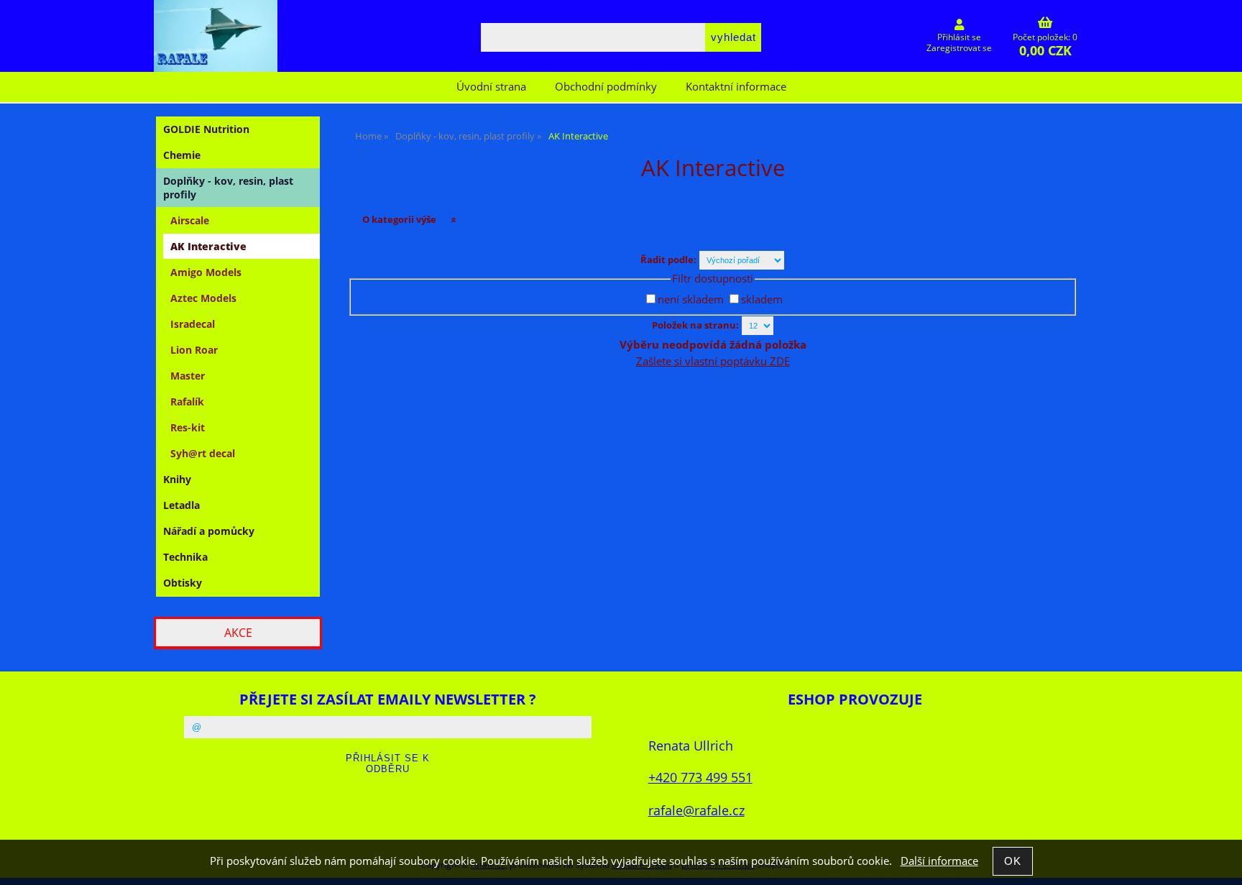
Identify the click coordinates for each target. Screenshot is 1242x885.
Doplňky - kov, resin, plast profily (228, 187)
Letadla (181, 505)
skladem (762, 299)
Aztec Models (203, 298)
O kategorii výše (399, 219)
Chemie (182, 155)
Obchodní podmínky (606, 86)
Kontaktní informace (736, 86)
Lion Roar (194, 350)
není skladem (691, 299)
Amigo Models (206, 272)
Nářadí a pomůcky (208, 531)
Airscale (189, 220)
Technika (185, 557)
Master (187, 375)
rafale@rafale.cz (696, 810)
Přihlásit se (959, 37)
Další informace (939, 860)
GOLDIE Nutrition (206, 129)
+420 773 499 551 (700, 777)
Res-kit (187, 427)
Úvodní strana (491, 86)
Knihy (177, 479)
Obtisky (182, 583)
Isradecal (192, 324)
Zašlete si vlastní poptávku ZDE (713, 361)
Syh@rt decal (202, 453)
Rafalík (187, 401)
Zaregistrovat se (959, 48)
